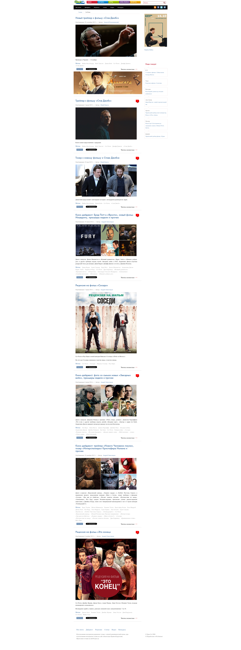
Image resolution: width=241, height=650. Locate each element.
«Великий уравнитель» (121, 269)
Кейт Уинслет (99, 63)
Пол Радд (87, 509)
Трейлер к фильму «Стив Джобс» (93, 100)
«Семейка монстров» (82, 274)
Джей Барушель (127, 612)
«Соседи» (93, 364)
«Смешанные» (123, 272)
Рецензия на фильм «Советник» (153, 83)
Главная (80, 12)
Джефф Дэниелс (126, 63)
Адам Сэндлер (95, 267)
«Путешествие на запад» (83, 518)
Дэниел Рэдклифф (103, 428)
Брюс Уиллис (86, 507)
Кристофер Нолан (120, 507)
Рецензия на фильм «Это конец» (93, 532)
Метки (78, 63)
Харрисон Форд (90, 269)
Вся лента (78, 7)
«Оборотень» (92, 272)
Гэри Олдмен (105, 509)
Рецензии (97, 7)
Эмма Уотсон (117, 612)
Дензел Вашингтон (114, 267)
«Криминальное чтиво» (128, 518)
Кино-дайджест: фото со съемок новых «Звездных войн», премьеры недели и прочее (103, 376)
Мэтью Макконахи (97, 507)
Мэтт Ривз (79, 520)
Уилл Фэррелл (95, 509)
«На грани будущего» (95, 432)
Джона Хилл (79, 509)
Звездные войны (125, 428)
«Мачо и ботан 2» (109, 516)
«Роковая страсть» (81, 432)
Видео (112, 7)
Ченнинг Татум (95, 612)
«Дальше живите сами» (110, 432)
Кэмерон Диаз (118, 430)
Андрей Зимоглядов (107, 222)
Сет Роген (87, 12)
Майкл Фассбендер (88, 63)
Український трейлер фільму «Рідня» (155, 136)
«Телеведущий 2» (108, 512)
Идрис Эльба (80, 269)
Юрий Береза (105, 105)
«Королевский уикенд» (83, 514)
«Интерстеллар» (125, 514)
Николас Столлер (102, 364)
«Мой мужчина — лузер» (126, 432)
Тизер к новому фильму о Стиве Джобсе (97, 157)
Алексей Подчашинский (111, 22)
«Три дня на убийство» (83, 516)
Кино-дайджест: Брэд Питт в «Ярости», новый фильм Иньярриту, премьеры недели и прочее (104, 216)
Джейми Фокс (114, 428)
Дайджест (87, 7)
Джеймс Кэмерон (93, 430)
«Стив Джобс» (80, 65)
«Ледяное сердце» (96, 516)
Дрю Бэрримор (108, 269)
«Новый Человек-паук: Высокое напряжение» (105, 514)
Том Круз (85, 428)
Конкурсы (120, 7)
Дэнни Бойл (108, 63)
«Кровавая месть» (81, 272)
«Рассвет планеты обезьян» (100, 518)
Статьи (105, 7)
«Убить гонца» (80, 434)
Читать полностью (127, 69)
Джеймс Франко (107, 612)
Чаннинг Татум (109, 507)
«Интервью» (94, 274)
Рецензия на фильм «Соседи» (92, 285)
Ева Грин (103, 430)
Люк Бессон (79, 512)
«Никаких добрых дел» (106, 274)
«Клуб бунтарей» (91, 434)
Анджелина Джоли (127, 267)
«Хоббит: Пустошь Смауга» (92, 512)
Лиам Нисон (93, 428)
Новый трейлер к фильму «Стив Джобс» (97, 17)
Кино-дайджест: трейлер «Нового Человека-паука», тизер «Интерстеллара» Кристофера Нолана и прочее (105, 448)
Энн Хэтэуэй (114, 509)
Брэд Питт (104, 267)
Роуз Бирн (112, 364)
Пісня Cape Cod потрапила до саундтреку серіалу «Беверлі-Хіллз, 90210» (154, 126)
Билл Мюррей (131, 507)
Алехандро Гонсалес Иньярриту (107, 272)
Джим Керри (86, 267)
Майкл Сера (86, 614)
